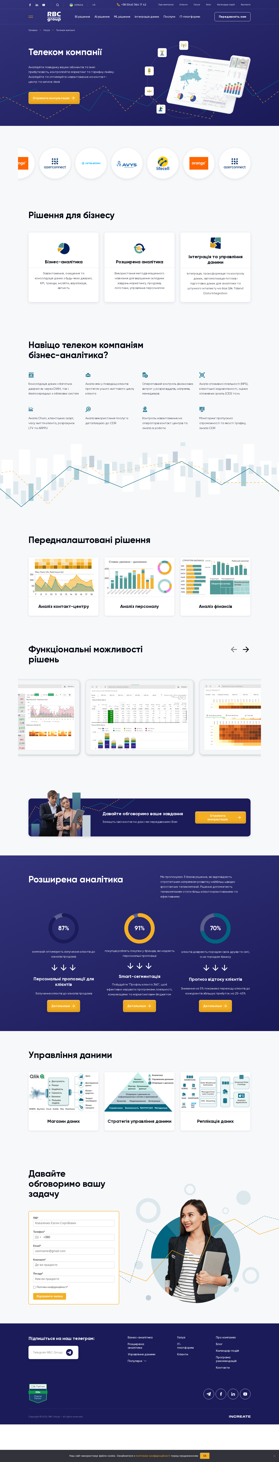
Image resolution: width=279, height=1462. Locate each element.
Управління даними (141, 1354)
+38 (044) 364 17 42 (133, 4)
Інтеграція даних (147, 16)
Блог (208, 4)
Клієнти (184, 4)
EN (100, 4)
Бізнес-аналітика (140, 1337)
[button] (233, 648)
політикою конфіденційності (153, 1455)
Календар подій (226, 4)
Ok (204, 1455)
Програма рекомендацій (226, 1359)
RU (97, 4)
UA (93, 4)
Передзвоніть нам (232, 16)
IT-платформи (190, 16)
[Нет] (274, 1456)
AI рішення (102, 16)
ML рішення (122, 16)
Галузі (197, 4)
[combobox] (37, 1237)
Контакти (246, 4)
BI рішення (82, 16)
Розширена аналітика (136, 1345)
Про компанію (165, 4)
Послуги (169, 16)
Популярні (135, 1361)
